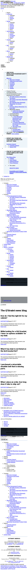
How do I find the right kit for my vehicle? (14, 416)
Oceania (9, 266)
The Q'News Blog (11, 157)
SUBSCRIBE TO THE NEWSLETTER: (12, 436)
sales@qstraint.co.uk (15, 553)
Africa (8, 271)
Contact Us (6, 176)
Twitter (8, 191)
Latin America (10, 260)
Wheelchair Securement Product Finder (17, 231)
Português (12, 263)
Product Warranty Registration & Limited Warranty (15, 461)
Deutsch (12, 257)
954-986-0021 (9, 544)
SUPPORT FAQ (4, 321)
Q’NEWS (6, 237)
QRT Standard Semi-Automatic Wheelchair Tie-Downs (17, 203)
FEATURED (6, 401)
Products (6, 194)
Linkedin (9, 190)
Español (12, 259)
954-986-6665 (21, 543)
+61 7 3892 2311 (10, 561)
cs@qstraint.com (19, 544)
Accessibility (4, 4)
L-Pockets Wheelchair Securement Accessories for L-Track (18, 223)
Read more (3, 326)
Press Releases (11, 243)
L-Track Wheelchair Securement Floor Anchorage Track (18, 218)
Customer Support (11, 144)
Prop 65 (13, 568)
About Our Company (12, 184)
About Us (9, 78)
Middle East (10, 274)
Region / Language (8, 247)
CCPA (9, 568)
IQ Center (9, 187)
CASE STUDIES (8, 399)
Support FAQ (10, 236)
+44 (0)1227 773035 (15, 552)
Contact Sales (7, 244)
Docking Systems (11, 214)
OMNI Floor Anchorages (13, 216)
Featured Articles (11, 241)
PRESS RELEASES (8, 402)
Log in (2, 8)
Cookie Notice (12, 567)
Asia (8, 269)
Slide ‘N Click (13, 220)
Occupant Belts (13, 228)
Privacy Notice (19, 566)
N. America (9, 249)
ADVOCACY (7, 398)
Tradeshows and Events (13, 186)
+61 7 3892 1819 (19, 561)
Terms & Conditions (10, 566)
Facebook (9, 189)
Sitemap (3, 566)
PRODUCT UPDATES (9, 404)
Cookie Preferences (21, 567)
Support (6, 233)
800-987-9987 (11, 543)
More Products (10, 227)
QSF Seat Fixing (14, 226)
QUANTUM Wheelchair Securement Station (15, 212)
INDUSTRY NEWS (14, 168)
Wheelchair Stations (12, 210)
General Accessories (15, 230)
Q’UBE (11, 206)
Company (6, 183)
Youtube (9, 193)
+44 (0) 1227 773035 (19, 2)
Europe (8, 253)
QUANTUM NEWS (8, 405)
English (11, 250)
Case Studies (10, 240)
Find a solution (15, 134)
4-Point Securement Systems (14, 196)
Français (12, 251)
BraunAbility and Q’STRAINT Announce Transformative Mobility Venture (18, 172)
